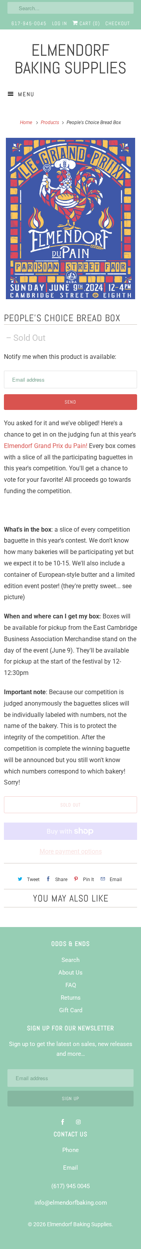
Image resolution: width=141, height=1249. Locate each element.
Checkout (117, 23)
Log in (59, 23)
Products (50, 122)
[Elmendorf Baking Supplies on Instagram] (78, 1122)
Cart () (89, 23)
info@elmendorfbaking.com (70, 1202)
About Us (70, 972)
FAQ (70, 985)
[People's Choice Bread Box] (70, 219)
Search (70, 960)
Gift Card (70, 1010)
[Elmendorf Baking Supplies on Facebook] (63, 1122)
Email (70, 1167)
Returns (71, 997)
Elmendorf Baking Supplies (79, 1224)
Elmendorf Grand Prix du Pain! (45, 446)
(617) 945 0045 (70, 1186)
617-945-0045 (29, 23)
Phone (70, 1150)
